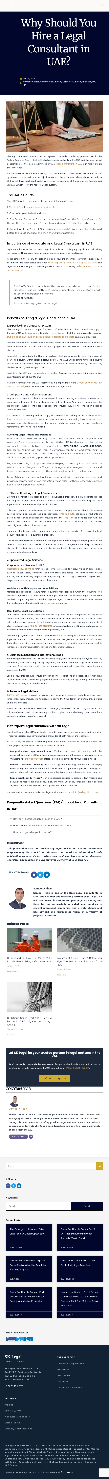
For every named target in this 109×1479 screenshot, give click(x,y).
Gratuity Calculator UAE (18, 1428)
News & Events (13, 1410)
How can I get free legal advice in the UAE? (37, 819)
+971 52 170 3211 (14, 1386)
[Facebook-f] (8, 1185)
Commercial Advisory (50, 81)
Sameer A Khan (18, 1108)
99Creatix (67, 1472)
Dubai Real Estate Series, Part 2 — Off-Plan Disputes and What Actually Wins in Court (79, 1234)
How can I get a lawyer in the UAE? (33, 832)
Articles (9, 1404)
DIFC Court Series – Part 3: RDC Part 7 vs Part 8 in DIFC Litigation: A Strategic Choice (29, 1021)
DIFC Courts (64, 1375)
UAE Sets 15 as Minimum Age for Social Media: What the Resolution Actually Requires (28, 1265)
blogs (36, 81)
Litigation (86, 81)
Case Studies (12, 1422)
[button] (54, 819)
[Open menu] (103, 6)
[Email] (31, 1137)
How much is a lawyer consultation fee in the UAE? (42, 825)
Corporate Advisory (71, 81)
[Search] (99, 1166)
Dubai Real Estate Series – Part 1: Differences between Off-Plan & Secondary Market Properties (28, 1296)
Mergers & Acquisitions (70, 1363)
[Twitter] (13, 1185)
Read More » (12, 971)
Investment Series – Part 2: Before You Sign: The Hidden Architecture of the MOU (79, 961)
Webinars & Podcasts (17, 1416)
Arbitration (28, 81)
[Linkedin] (19, 1185)
